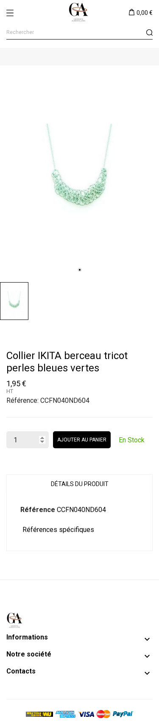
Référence (37, 510)
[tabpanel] (79, 171)
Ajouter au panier (81, 440)
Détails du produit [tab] (80, 484)
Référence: (22, 400)
